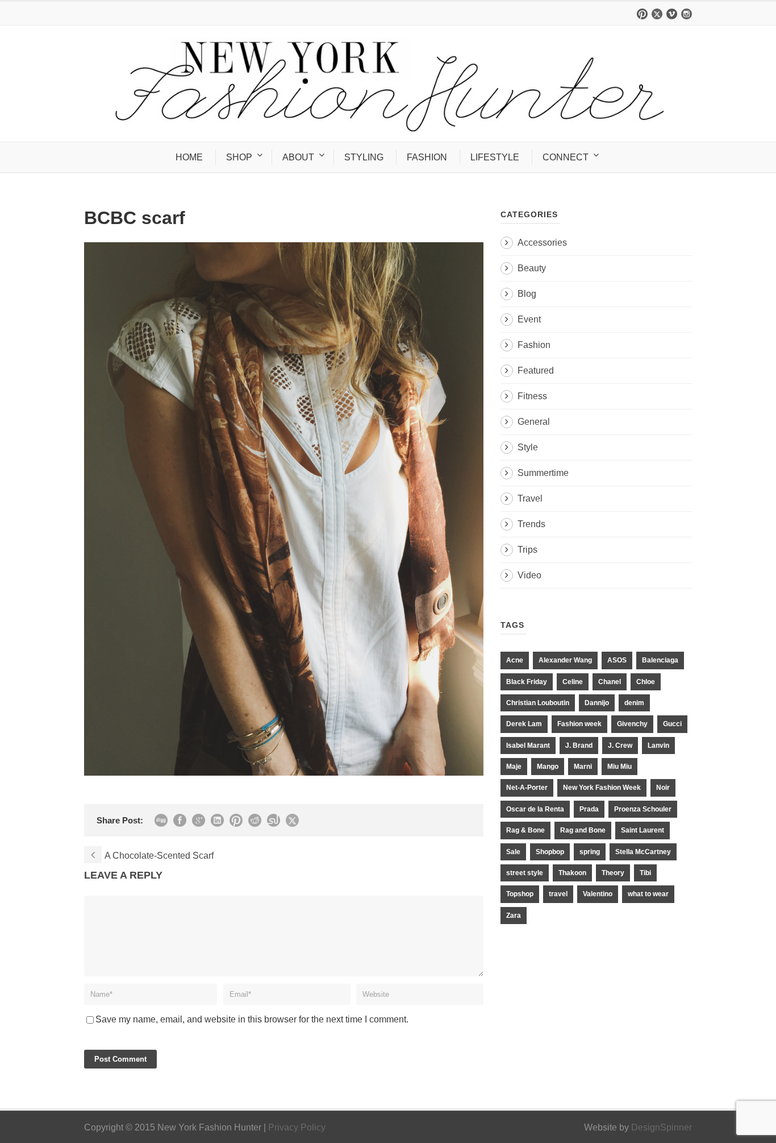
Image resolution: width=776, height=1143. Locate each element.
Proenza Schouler (642, 809)
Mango (547, 767)
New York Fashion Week (602, 788)
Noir (663, 788)
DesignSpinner (661, 1127)
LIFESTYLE (494, 157)
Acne (514, 660)
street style (524, 873)
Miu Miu (619, 767)
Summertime (543, 473)
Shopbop (550, 852)
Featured (536, 370)
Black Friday (526, 682)
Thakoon (572, 873)
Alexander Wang (565, 660)
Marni (583, 767)
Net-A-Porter (527, 788)
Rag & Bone (525, 830)
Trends (531, 524)
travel (558, 894)
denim (634, 703)
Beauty (532, 268)
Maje (513, 767)
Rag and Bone (583, 830)
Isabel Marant (528, 745)
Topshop (519, 894)
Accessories (542, 242)
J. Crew (620, 745)
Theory (613, 873)
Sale (513, 852)
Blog (527, 294)
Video (529, 575)
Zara (513, 916)
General (534, 421)
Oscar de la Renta (535, 809)
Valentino (597, 894)
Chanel (609, 682)
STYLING (363, 157)
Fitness (532, 396)
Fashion (534, 345)
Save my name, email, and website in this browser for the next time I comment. (251, 1019)
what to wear (648, 894)
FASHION (427, 157)
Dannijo (597, 703)
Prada (589, 809)
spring (589, 852)
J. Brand (579, 745)
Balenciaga (660, 660)
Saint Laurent (642, 830)
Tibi (645, 873)
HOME (189, 157)
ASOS (617, 660)
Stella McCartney (643, 852)
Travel (530, 498)
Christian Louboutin (537, 703)
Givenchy (632, 724)
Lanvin (658, 745)
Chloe (645, 682)
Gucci (672, 724)
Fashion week (579, 724)
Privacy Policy (297, 1127)
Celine (572, 682)
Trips (527, 549)
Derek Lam (524, 724)
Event (529, 319)
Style (528, 447)
